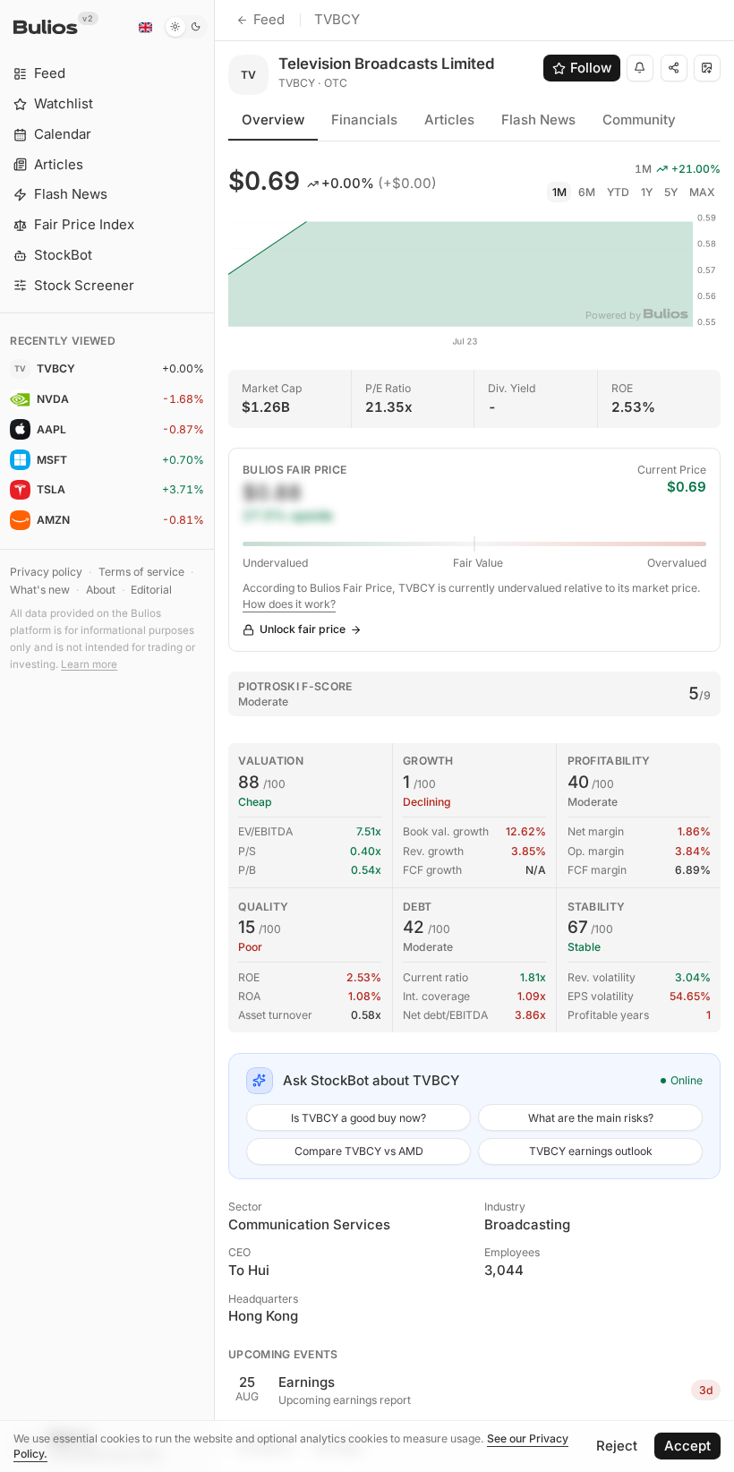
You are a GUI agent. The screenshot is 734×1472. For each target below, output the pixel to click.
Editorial (151, 589)
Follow (590, 67)
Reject (616, 1445)
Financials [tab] (364, 119)
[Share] (674, 68)
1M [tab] (559, 192)
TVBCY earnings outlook (591, 1151)
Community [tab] (639, 119)
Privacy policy (46, 571)
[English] (145, 27)
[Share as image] (707, 68)
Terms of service (141, 571)
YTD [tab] (618, 192)
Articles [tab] (449, 119)
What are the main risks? (590, 1118)
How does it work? (289, 604)
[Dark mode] (186, 27)
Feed (269, 19)
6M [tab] (586, 192)
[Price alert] (640, 68)
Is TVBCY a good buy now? (358, 1118)
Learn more (89, 664)
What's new (40, 589)
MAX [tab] (702, 192)
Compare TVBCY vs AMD (358, 1151)
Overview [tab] (273, 119)
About (100, 589)
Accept (687, 1445)
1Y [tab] (647, 192)
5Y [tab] (671, 192)
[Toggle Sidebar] (214, 736)
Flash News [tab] (538, 119)
